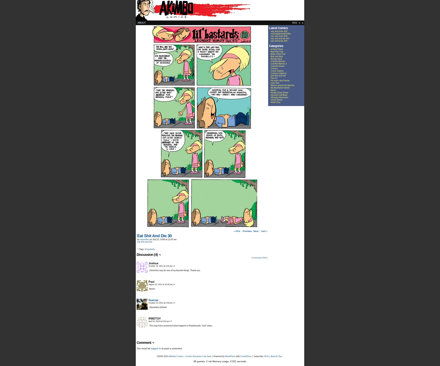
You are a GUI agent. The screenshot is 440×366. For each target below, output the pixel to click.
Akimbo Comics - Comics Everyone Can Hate (190, 356)
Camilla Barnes (278, 61)
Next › (256, 231)
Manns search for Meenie (282, 85)
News (273, 90)
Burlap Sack (276, 59)
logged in (156, 348)
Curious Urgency (279, 73)
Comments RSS (259, 258)
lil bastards (150, 249)
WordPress (230, 356)
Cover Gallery (277, 71)
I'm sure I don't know (280, 80)
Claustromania (277, 66)
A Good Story (277, 49)
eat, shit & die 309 (279, 31)
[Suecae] (142, 308)
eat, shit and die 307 (280, 38)
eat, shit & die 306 (279, 41)
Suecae (153, 300)
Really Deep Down (279, 92)
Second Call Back (279, 95)
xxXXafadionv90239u (281, 34)
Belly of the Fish (278, 54)
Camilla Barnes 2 (279, 63)
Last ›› (264, 231)
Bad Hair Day (277, 51)
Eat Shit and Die (144, 242)
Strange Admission (279, 97)
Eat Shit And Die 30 (154, 235)
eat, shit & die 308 (279, 36)
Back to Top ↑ (277, 356)
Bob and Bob (277, 56)
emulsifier (144, 239)
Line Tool (275, 83)
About (142, 22)
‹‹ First (237, 231)
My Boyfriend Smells (280, 88)
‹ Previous (247, 231)
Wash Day (275, 102)
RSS (294, 23)
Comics (274, 68)
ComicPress (246, 356)
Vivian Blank (276, 100)
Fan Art (274, 78)
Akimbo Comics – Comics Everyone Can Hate (220, 10)
